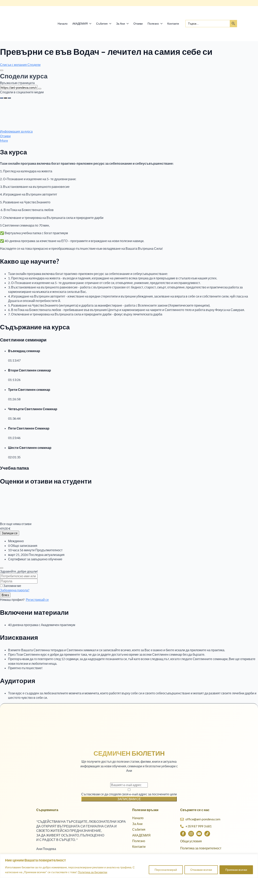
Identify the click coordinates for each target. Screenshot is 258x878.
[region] (129, 866)
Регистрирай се (37, 599)
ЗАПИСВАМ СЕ (129, 799)
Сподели (34, 65)
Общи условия (191, 841)
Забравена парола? (14, 590)
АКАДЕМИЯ (80, 23)
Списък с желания (13, 65)
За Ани (120, 23)
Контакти (173, 23)
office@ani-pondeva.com (202, 819)
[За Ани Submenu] (128, 23)
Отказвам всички (201, 869)
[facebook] (183, 833)
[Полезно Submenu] (162, 23)
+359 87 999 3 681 (198, 826)
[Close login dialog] (1, 568)
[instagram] (191, 833)
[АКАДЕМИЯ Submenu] (91, 23)
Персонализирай (166, 869)
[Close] (1, 70)
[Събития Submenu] (111, 23)
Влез (5, 595)
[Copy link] (39, 88)
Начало (63, 23)
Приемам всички (236, 869)
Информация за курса (16, 131)
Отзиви (138, 23)
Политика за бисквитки (92, 872)
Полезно (153, 23)
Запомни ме (12, 586)
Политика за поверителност (200, 848)
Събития (102, 23)
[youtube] (199, 833)
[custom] (207, 833)
